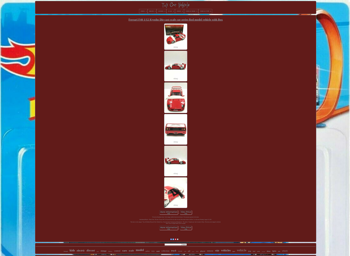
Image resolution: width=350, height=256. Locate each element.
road (185, 251)
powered (263, 251)
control (117, 251)
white (98, 251)
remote (210, 251)
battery (110, 251)
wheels (285, 251)
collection (165, 251)
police (148, 251)
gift (189, 251)
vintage (103, 251)
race (197, 251)
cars (124, 250)
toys (153, 251)
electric (81, 250)
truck (173, 250)
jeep (249, 251)
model (140, 250)
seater (258, 251)
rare (279, 251)
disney (269, 251)
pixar (193, 251)
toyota (180, 251)
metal (158, 251)
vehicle (241, 250)
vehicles (226, 250)
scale (131, 250)
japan (234, 251)
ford (254, 251)
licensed (66, 251)
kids (72, 250)
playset (202, 251)
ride (217, 250)
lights (274, 251)
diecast (91, 250)
